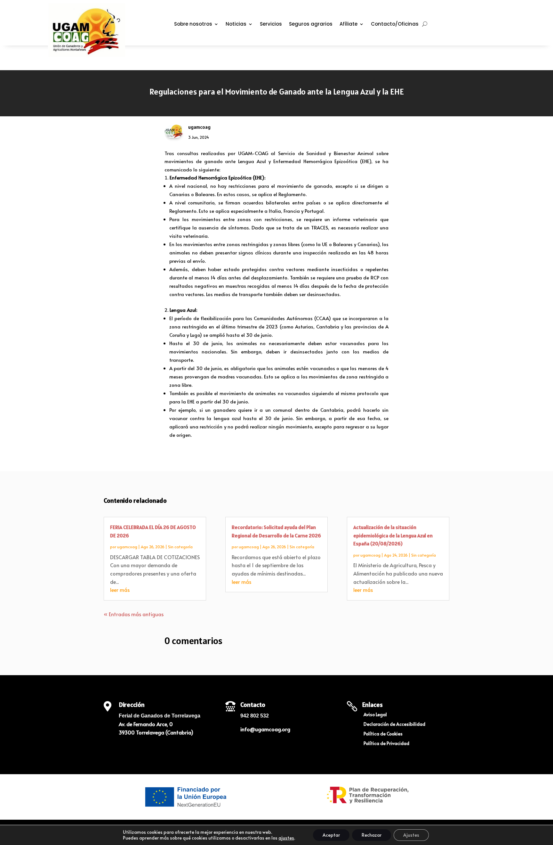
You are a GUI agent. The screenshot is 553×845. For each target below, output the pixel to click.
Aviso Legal (375, 714)
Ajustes (411, 835)
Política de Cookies (383, 734)
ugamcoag (127, 546)
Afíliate (348, 24)
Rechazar (371, 835)
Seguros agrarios (311, 24)
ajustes (286, 838)
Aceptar (331, 835)
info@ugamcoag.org (265, 729)
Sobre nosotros (193, 24)
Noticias (236, 24)
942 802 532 (254, 715)
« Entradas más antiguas (134, 613)
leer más (120, 589)
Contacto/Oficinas (395, 24)
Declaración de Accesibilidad (394, 724)
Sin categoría (180, 546)
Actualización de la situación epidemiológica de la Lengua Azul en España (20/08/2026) (393, 535)
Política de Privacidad (386, 743)
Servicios (271, 24)
